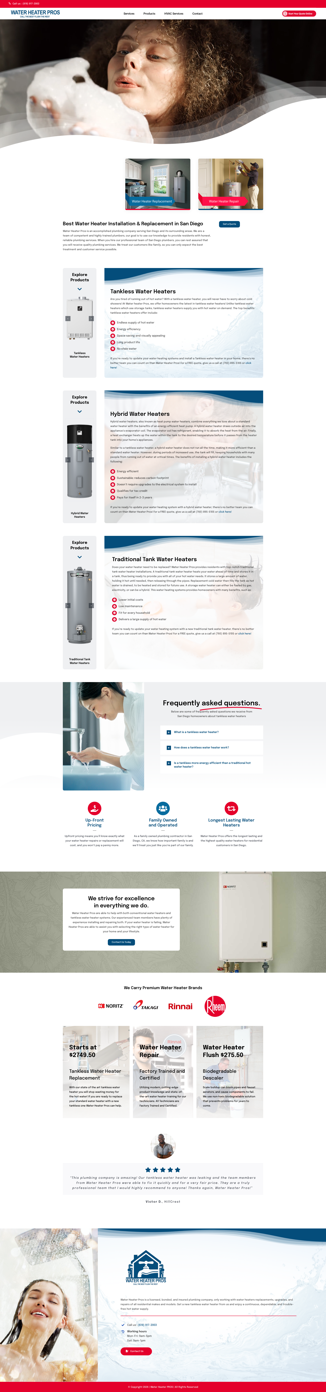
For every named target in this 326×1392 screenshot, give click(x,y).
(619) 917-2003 (147, 1325)
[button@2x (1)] (299, 11)
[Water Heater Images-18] (35, 9)
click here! (225, 512)
